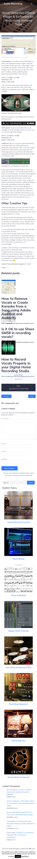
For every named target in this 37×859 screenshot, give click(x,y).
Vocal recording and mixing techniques (18, 388)
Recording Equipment (18, 704)
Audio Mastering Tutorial (18, 522)
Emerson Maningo (6, 57)
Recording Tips (18, 740)
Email (3, 451)
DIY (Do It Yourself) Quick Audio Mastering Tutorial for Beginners (19, 792)
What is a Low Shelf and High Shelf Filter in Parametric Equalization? (20, 835)
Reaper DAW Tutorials (18, 631)
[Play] (4, 123)
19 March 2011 (18, 57)
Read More (25, 856)
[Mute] (28, 123)
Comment (5, 418)
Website (4, 459)
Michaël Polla (11, 821)
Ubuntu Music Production (18, 777)
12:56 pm (25, 57)
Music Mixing (18, 379)
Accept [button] (18, 856)
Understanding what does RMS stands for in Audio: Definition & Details (21, 823)
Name (4, 443)
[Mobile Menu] (31, 3)
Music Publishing (18, 595)
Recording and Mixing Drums (18, 667)
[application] (18, 123)
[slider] (32, 123)
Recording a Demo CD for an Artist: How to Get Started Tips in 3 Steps (21, 803)
